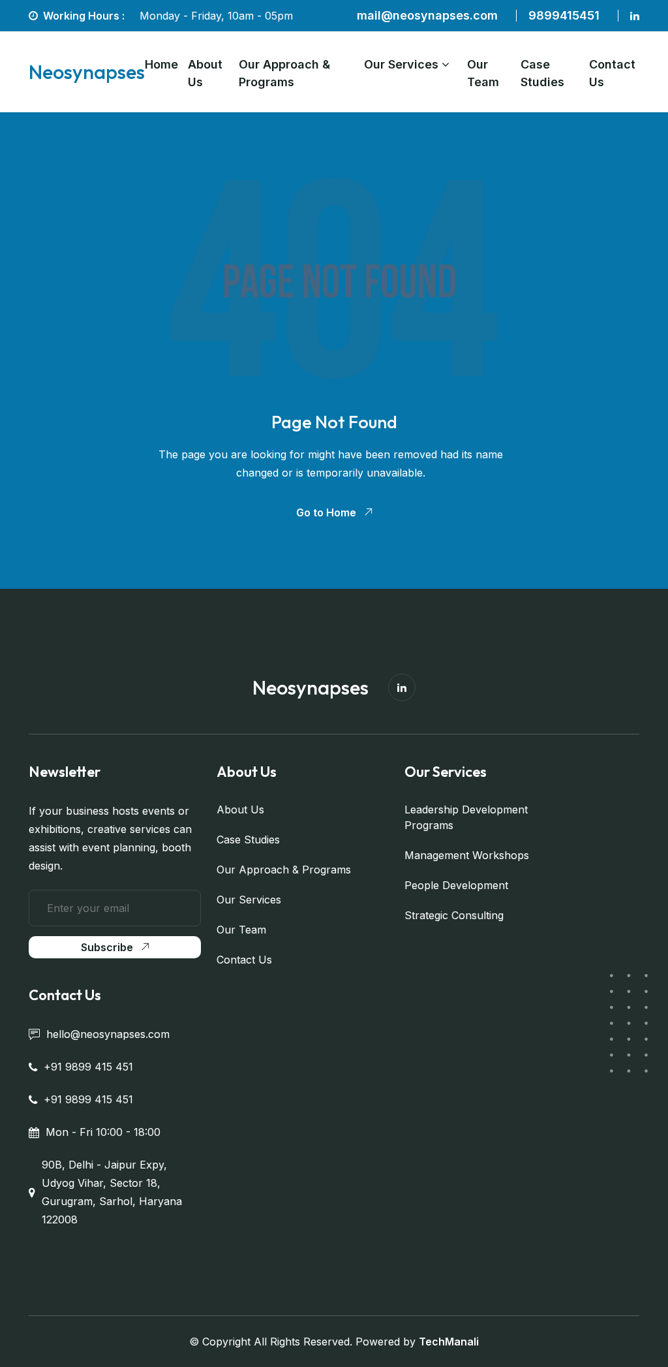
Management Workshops (466, 855)
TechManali (449, 1341)
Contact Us (612, 73)
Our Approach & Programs (284, 73)
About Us (205, 73)
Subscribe (107, 947)
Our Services (401, 64)
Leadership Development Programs (466, 817)
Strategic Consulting (454, 915)
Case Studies (542, 73)
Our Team (483, 73)
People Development (456, 885)
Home (161, 64)
